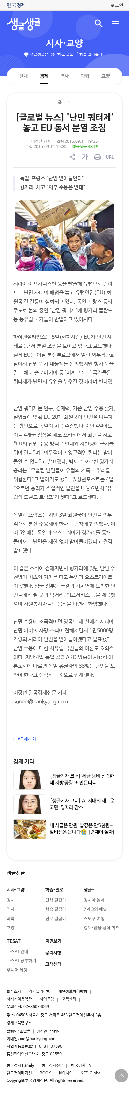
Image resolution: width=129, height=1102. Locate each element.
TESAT (14, 941)
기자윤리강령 (40, 991)
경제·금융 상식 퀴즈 (101, 928)
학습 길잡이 (55, 909)
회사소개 (14, 991)
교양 (105, 76)
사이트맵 (47, 999)
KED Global (91, 1073)
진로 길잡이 (55, 918)
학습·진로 (54, 890)
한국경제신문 (53, 1065)
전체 (23, 76)
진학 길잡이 (55, 900)
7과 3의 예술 (95, 909)
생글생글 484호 (85, 147)
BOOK (45, 1073)
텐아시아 (66, 1073)
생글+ (89, 890)
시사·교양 (64, 44)
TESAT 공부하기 (21, 960)
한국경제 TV (81, 1065)
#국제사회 (27, 739)
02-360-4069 (36, 1007)
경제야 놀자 (94, 900)
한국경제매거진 (19, 1073)
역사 (64, 76)
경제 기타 (23, 762)
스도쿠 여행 (94, 918)
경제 (44, 76)
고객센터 (69, 999)
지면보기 (53, 941)
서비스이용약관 (19, 999)
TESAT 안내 (17, 951)
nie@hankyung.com (38, 1039)
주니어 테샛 (17, 970)
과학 (85, 76)
